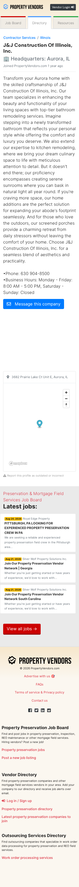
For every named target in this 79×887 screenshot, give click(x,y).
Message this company (35, 304)
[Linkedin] (43, 710)
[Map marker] (40, 424)
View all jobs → (22, 628)
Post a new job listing (19, 758)
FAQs (39, 684)
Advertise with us (37, 676)
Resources (66, 23)
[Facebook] (30, 710)
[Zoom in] (66, 392)
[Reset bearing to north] (66, 405)
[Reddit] (49, 710)
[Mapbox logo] (18, 463)
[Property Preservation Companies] (23, 6)
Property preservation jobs (23, 750)
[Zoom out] (66, 399)
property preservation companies (40, 817)
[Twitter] (36, 710)
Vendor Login (61, 7)
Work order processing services (27, 858)
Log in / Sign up (18, 801)
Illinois (45, 37)
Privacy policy (54, 692)
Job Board (13, 23)
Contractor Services (19, 37)
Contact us (40, 700)
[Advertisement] (39, 341)
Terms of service (27, 692)
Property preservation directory (27, 809)
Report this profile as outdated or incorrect (35, 475)
